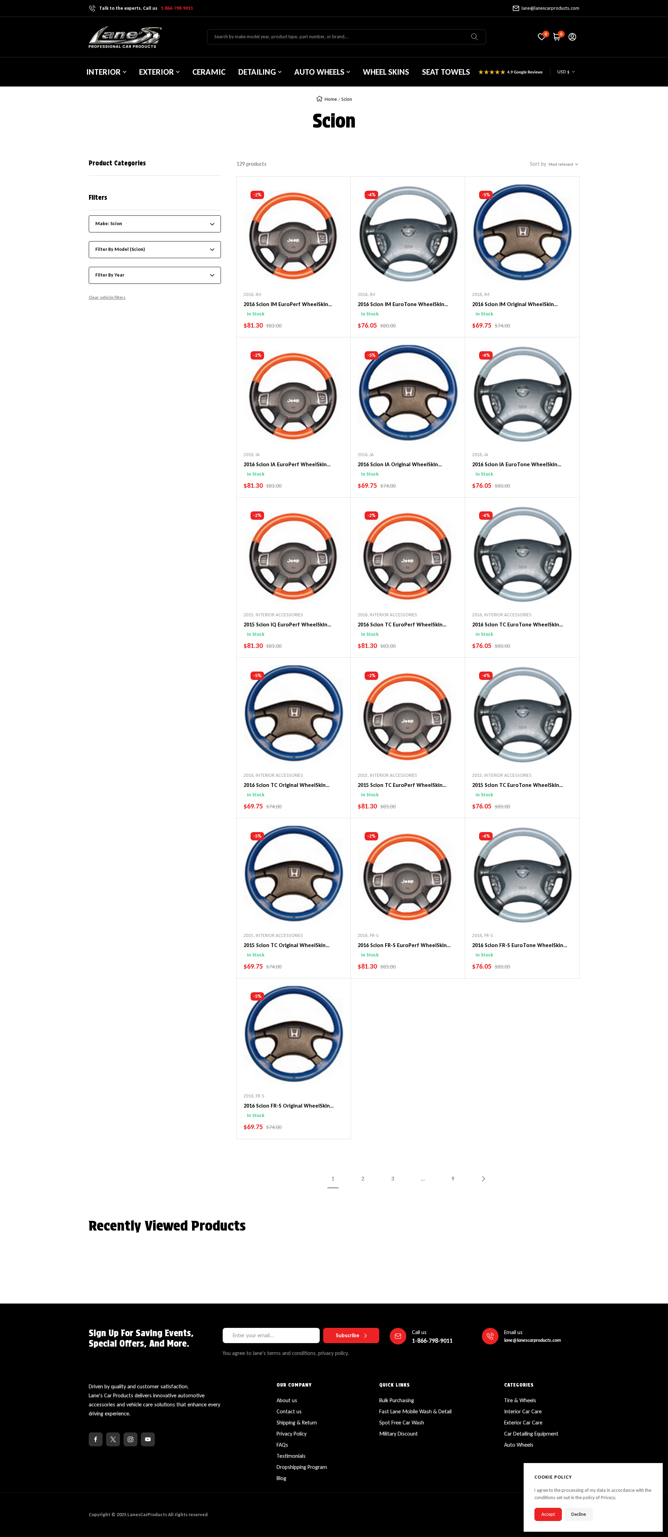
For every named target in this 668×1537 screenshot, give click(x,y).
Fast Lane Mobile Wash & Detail (415, 1411)
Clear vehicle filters (107, 297)
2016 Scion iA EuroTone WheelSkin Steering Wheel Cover (514, 465)
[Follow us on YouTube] (148, 1439)
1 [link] (333, 1178)
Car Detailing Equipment (531, 1433)
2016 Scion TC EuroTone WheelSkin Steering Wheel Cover (515, 625)
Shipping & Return (297, 1422)
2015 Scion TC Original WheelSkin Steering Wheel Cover (285, 946)
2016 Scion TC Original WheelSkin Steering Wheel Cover (285, 785)
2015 (248, 615)
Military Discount (398, 1433)
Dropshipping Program (302, 1467)
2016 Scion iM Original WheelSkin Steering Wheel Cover (513, 305)
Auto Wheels (518, 1444)
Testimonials (291, 1456)
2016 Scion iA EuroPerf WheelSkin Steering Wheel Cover (285, 465)
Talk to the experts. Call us (146, 8)
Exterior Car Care (523, 1422)
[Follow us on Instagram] (130, 1439)
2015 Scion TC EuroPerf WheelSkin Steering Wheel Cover (400, 785)
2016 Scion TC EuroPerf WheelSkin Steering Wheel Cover (400, 625)
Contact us (289, 1411)
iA (258, 455)
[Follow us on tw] (113, 1439)
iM (258, 294)
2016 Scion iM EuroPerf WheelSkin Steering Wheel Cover (286, 305)
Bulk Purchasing (396, 1400)
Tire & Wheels (520, 1400)
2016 (248, 294)
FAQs (282, 1444)
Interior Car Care (523, 1411)
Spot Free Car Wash (401, 1422)
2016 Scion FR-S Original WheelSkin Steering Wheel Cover (287, 1106)
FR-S (374, 935)
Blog (281, 1478)
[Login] (572, 37)
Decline (578, 1514)
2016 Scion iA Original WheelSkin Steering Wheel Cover (398, 465)
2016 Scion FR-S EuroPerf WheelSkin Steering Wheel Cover (402, 946)
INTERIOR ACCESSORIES (279, 615)
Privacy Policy (292, 1433)
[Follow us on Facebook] (96, 1439)
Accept (548, 1514)
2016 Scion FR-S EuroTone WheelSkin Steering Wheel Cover (517, 946)
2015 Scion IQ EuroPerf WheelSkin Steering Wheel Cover (285, 625)
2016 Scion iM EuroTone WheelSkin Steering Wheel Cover (401, 305)
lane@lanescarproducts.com (550, 8)
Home (331, 99)
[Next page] (483, 1179)
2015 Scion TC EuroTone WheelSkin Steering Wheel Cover (515, 785)
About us (287, 1400)
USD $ (563, 72)
